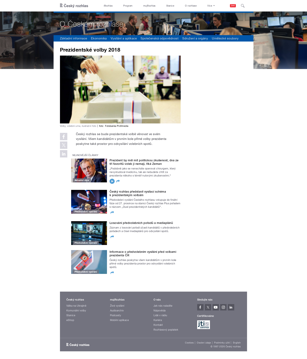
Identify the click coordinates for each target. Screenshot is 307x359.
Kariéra (158, 320)
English (237, 342)
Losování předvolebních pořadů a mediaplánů (141, 223)
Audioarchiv (117, 310)
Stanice (170, 5)
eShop (70, 320)
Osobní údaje (204, 342)
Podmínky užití (222, 342)
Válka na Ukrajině (76, 305)
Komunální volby (76, 310)
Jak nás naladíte (163, 305)
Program (127, 5)
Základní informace (73, 38)
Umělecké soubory (225, 38)
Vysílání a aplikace (124, 38)
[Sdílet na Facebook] (63, 136)
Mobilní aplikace (119, 320)
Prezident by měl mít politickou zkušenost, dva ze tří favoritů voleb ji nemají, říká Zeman (144, 162)
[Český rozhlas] (74, 5)
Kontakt (158, 324)
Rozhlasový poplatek (166, 329)
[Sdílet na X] (63, 145)
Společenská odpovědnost (159, 38)
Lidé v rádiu (160, 315)
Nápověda (160, 310)
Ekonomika (99, 38)
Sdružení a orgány (195, 38)
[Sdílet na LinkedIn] (63, 153)
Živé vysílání (117, 305)
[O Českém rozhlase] (153, 23)
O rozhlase (191, 5)
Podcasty (115, 315)
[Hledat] (242, 5)
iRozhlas (108, 5)
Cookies (189, 342)
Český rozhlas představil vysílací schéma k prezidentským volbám (138, 193)
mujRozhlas (149, 5)
